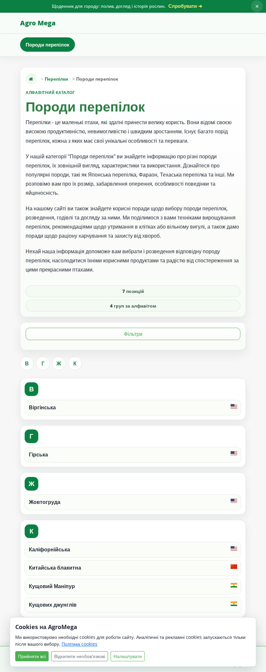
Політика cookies (79, 644)
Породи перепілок (47, 44)
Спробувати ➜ (185, 6)
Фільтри (133, 333)
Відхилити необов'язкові (79, 656)
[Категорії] (31, 78)
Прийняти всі (32, 656)
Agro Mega (37, 23)
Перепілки (56, 79)
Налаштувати (128, 656)
